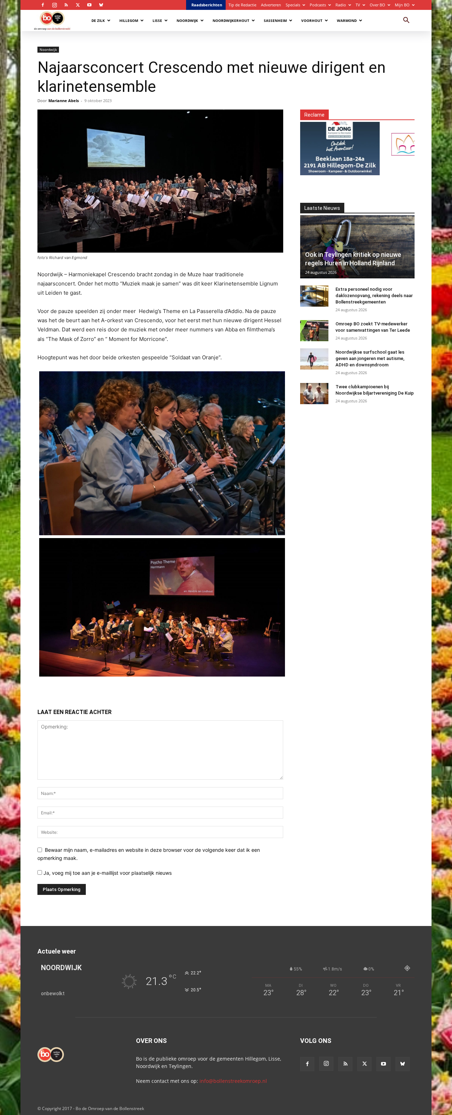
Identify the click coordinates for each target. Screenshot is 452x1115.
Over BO (377, 4)
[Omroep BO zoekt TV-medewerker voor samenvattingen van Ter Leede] (314, 330)
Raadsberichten (206, 4)
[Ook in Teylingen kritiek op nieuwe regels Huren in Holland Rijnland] (357, 246)
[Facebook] (42, 5)
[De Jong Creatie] (318, 144)
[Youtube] (89, 5)
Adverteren (271, 4)
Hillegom (128, 20)
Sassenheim (275, 20)
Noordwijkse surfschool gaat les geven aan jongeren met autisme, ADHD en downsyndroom (369, 358)
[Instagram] (54, 5)
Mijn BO (402, 4)
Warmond (347, 20)
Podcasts (318, 4)
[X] (77, 5)
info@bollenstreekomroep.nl (233, 1081)
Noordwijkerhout (231, 20)
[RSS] (66, 5)
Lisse (157, 20)
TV (358, 4)
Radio (340, 4)
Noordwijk (187, 20)
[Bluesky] (101, 5)
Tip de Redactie (242, 4)
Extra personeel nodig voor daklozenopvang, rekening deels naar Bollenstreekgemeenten (374, 296)
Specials (293, 4)
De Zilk (98, 20)
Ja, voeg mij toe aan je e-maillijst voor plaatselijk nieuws (107, 873)
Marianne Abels (63, 100)
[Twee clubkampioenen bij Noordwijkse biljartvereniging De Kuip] (314, 393)
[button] (406, 21)
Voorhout (311, 20)
